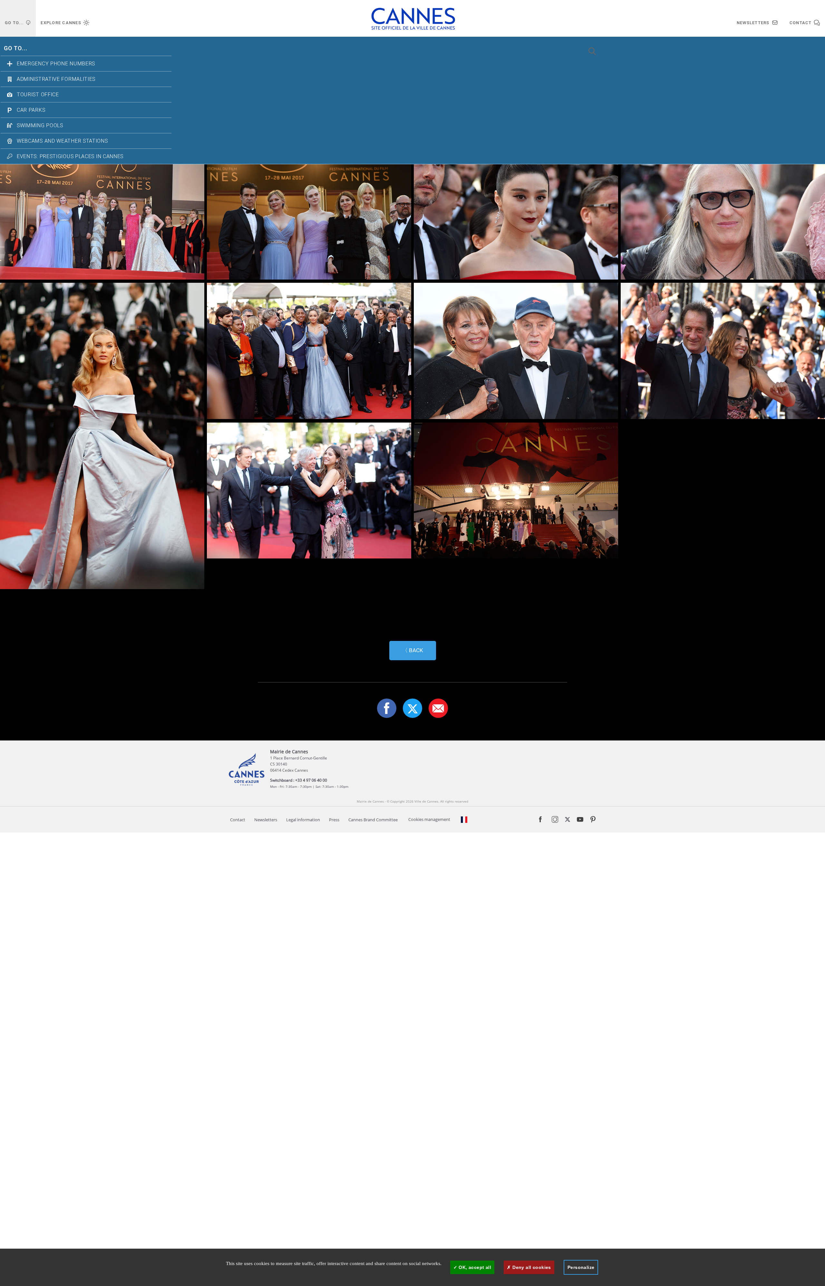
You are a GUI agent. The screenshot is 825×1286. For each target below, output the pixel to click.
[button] (438, 708)
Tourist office (38, 95)
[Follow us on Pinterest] (593, 821)
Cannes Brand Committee (373, 820)
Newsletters (265, 820)
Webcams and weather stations (62, 141)
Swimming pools (40, 125)
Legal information (303, 820)
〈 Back (412, 650)
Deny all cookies (531, 1267)
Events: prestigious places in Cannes (70, 156)
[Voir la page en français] (464, 819)
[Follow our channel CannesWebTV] (580, 821)
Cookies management (429, 819)
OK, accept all (474, 1267)
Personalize (581, 1267)
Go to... (15, 48)
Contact (237, 820)
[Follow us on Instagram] (555, 821)
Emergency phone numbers (56, 64)
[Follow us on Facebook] (540, 822)
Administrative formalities (56, 79)
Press (334, 820)
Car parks (31, 110)
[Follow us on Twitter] (567, 820)
